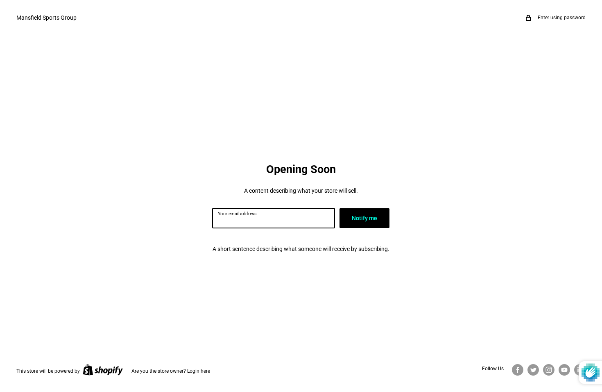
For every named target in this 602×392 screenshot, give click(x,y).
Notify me (364, 218)
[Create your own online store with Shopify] (103, 370)
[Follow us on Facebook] (517, 370)
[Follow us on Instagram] (548, 370)
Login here (198, 371)
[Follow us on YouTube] (564, 370)
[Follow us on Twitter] (533, 370)
